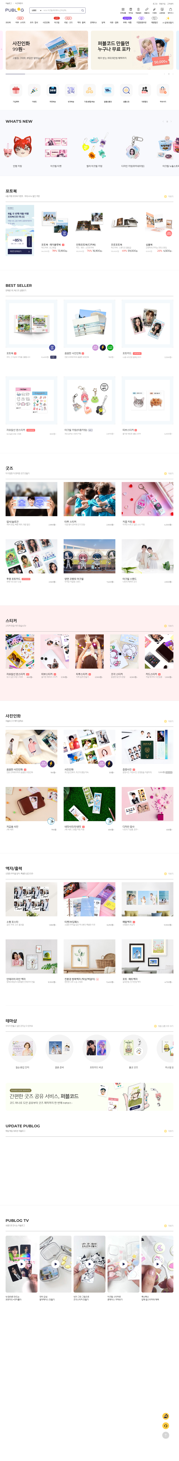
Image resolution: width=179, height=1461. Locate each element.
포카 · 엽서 (34, 22)
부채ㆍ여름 (127, 22)
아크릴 (56, 22)
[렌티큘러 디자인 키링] (51, 140)
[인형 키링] (90, 140)
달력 (103, 22)
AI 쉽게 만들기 (167, 22)
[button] (165, 74)
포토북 (8, 22)
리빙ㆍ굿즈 (68, 22)
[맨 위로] (165, 1435)
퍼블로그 (9, 3)
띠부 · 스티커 (20, 22)
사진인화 (46, 22)
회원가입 (162, 4)
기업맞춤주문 (141, 22)
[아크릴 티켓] (128, 140)
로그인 (155, 4)
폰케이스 (93, 22)
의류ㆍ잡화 (114, 22)
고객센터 (170, 4)
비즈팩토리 (19, 3)
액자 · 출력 (81, 22)
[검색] (83, 10)
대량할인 (154, 22)
